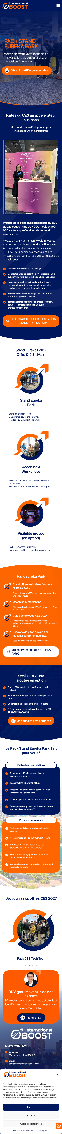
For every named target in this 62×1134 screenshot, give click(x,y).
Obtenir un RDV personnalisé (29, 70)
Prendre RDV (34, 1017)
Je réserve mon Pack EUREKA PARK (31, 651)
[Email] (6, 1060)
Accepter (31, 1107)
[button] (57, 1074)
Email (12, 1060)
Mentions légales (41, 1130)
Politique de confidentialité (23, 1130)
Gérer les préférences (31, 1124)
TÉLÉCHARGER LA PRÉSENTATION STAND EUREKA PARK (33, 321)
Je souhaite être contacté (34, 721)
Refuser (31, 1115)
